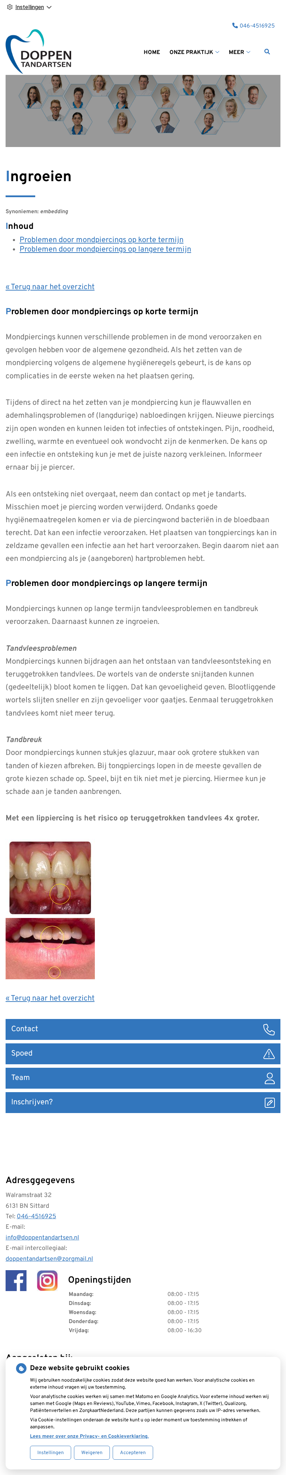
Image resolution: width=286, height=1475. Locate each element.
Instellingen (50, 1453)
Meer (236, 52)
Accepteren (133, 1453)
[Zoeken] (267, 51)
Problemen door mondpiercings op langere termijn (105, 249)
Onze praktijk (191, 52)
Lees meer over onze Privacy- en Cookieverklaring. (89, 1436)
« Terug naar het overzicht (50, 287)
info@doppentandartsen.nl (42, 1238)
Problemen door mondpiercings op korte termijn (101, 240)
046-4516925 (36, 1217)
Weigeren (92, 1453)
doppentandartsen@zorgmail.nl (49, 1259)
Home (152, 52)
